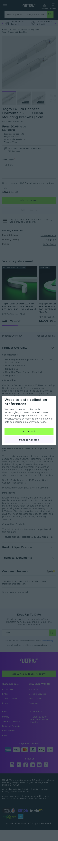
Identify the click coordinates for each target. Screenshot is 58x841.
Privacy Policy (38, 422)
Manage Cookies (29, 439)
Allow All (29, 431)
